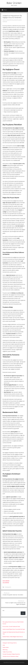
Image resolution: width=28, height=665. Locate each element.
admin (20, 20)
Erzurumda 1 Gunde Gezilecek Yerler (11, 626)
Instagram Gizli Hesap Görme (10, 643)
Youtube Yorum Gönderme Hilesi (10, 656)
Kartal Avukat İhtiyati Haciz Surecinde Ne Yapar (14, 629)
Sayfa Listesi (6, 647)
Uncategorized (7, 587)
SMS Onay (5, 649)
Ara (3, 610)
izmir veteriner (6, 580)
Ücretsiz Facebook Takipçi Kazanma (11, 654)
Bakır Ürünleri (14, 2)
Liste (4, 645)
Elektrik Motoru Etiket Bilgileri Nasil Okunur (13, 636)
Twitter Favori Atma (7, 652)
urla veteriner (6, 582)
